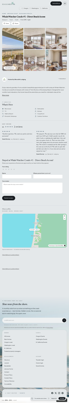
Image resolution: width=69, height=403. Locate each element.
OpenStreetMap (59, 245)
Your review (5, 181)
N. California (7, 348)
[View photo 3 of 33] (56, 38)
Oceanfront (40, 114)
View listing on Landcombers (10, 255)
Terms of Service (9, 381)
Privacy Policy (49, 327)
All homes (7, 336)
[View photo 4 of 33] (34, 60)
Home (4, 13)
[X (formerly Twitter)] (55, 393)
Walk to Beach (9, 114)
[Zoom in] (64, 216)
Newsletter (7, 366)
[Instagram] (59, 393)
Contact (6, 372)
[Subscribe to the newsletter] (64, 320)
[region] (34, 231)
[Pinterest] (62, 393)
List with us (56, 3)
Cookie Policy (8, 378)
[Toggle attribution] (65, 245)
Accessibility (8, 384)
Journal (6, 363)
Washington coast (9, 345)
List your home (8, 369)
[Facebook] (52, 393)
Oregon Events (40, 336)
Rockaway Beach (25, 13)
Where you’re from (42, 173)
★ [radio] (3, 169)
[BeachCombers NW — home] (8, 3)
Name (4, 173)
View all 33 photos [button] (9, 68)
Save (7, 23)
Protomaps (51, 245)
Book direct (63, 78)
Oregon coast (8, 342)
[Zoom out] (64, 218)
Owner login (39, 363)
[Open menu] (65, 3)
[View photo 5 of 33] (56, 60)
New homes (7, 339)
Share (16, 23)
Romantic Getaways (10, 116)
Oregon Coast (12, 13)
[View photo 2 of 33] (34, 38)
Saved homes (40, 366)
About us (7, 360)
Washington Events (41, 339)
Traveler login (40, 360)
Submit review (8, 198)
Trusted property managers (12, 351)
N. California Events (41, 342)
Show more (5, 95)
